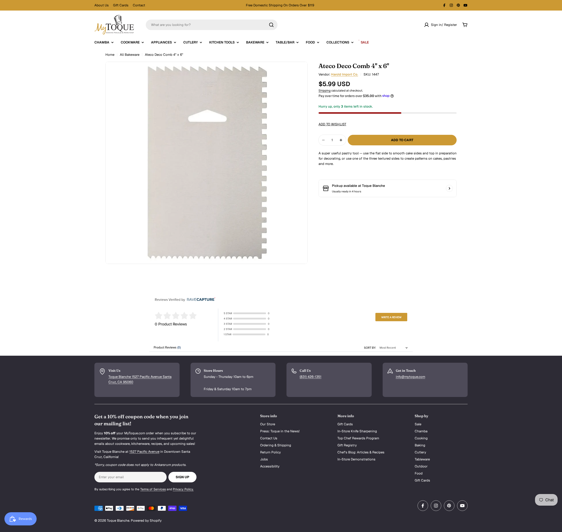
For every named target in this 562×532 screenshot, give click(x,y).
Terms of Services (153, 489)
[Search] (271, 24)
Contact (139, 5)
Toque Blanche (118, 520)
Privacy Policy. (183, 489)
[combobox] (211, 25)
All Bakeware (129, 54)
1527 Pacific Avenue (144, 451)
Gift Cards (120, 5)
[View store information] (449, 188)
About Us (101, 5)
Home (109, 54)
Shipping (325, 90)
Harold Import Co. (344, 74)
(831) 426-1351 (310, 377)
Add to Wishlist (332, 124)
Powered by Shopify (146, 520)
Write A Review (391, 317)
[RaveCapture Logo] (200, 299)
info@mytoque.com (410, 377)
